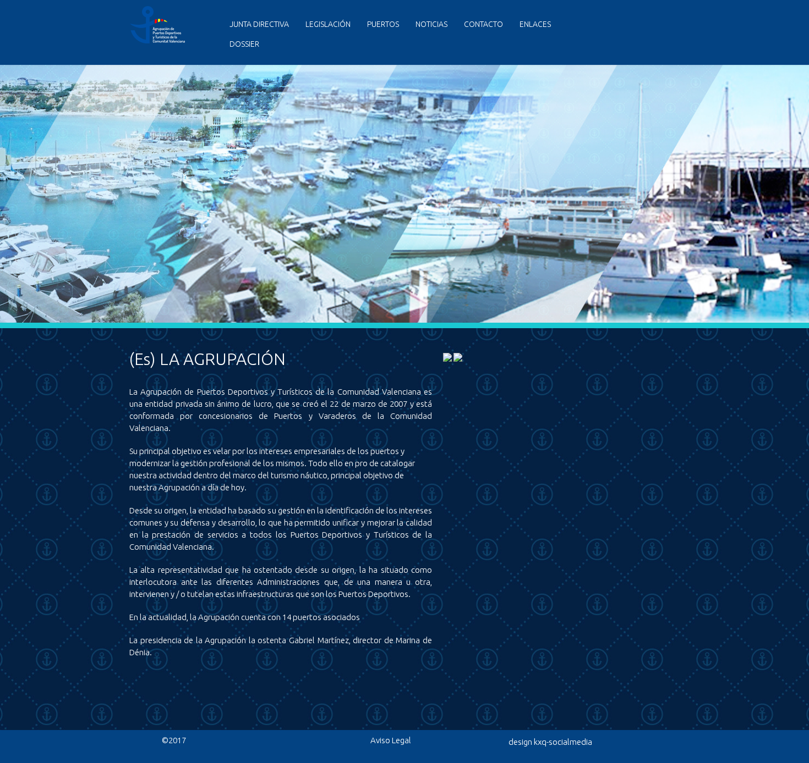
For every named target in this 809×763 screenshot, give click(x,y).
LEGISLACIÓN (328, 24)
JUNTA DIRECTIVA (259, 24)
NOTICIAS (431, 24)
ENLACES (535, 24)
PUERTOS (383, 24)
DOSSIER (244, 44)
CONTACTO (483, 24)
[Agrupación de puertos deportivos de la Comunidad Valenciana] (161, 41)
